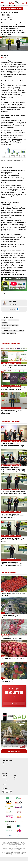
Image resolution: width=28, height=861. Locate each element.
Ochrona (16, 779)
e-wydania (4, 784)
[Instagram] (7, 791)
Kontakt (3, 762)
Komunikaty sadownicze (7, 779)
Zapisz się (14, 703)
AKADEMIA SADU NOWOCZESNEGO (9, 333)
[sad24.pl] (14, 2)
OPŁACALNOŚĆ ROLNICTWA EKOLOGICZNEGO (10, 325)
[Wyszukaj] (26, 3)
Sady (15, 775)
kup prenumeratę (14, 751)
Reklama (3, 764)
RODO (3, 769)
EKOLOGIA (4, 320)
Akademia (16, 6)
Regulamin (4, 767)
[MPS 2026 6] (14, 730)
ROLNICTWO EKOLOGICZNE (13, 320)
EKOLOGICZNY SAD (5, 327)
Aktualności (4, 775)
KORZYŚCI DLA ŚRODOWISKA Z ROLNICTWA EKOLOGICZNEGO (13, 330)
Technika (16, 782)
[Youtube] (10, 791)
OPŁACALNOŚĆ (4, 322)
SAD (9, 6)
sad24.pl (3, 6)
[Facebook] (17, 309)
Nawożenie (4, 782)
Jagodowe (4, 777)
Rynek (15, 777)
